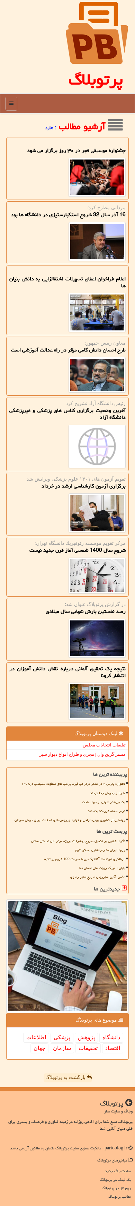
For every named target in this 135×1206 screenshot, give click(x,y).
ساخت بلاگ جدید (118, 1171)
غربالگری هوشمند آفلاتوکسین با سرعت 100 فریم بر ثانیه (84, 859)
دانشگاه (111, 1037)
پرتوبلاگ (96, 79)
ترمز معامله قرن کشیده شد (106, 811)
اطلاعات (36, 1037)
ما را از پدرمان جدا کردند (107, 793)
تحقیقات (88, 1048)
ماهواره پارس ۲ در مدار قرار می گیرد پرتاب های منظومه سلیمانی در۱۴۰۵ (73, 783)
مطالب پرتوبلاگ (119, 1196)
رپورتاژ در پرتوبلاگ (116, 1187)
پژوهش (86, 1037)
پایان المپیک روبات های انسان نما (102, 868)
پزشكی (62, 1037)
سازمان (62, 1048)
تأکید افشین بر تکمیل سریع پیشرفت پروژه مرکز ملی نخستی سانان (78, 841)
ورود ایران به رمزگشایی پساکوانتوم (100, 850)
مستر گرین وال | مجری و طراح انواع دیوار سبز (82, 754)
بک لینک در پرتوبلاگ (115, 1179)
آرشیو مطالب (83, 126)
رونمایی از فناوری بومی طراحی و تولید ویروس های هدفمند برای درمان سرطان (70, 820)
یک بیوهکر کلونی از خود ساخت (103, 802)
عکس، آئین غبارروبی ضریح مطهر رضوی (97, 877)
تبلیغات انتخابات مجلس (104, 744)
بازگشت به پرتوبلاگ (66, 1077)
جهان (39, 1048)
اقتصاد (112, 1048)
